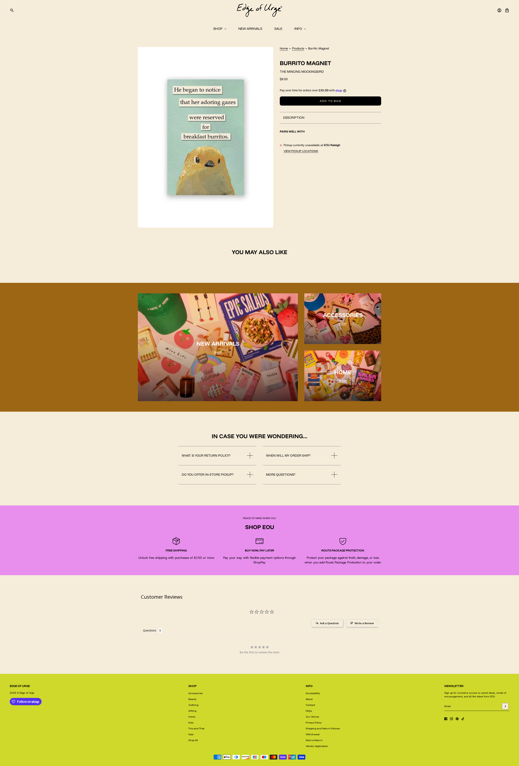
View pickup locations (301, 151)
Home (284, 48)
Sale (190, 734)
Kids (190, 722)
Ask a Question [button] (329, 623)
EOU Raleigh (332, 145)
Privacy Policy (314, 722)
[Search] (12, 10)
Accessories (195, 693)
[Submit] (505, 706)
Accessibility (313, 693)
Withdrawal (313, 734)
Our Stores (312, 716)
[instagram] (451, 719)
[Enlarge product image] (205, 137)
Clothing (193, 704)
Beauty (192, 699)
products (298, 48)
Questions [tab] (149, 630)
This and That (196, 728)
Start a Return (314, 740)
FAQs (309, 710)
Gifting (192, 710)
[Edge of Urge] (259, 10)
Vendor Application (317, 746)
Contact (310, 704)
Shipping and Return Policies (323, 728)
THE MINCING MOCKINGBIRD (302, 72)
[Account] (499, 10)
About (309, 699)
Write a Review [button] (364, 623)
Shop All (193, 740)
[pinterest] (457, 719)
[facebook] (446, 719)
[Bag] (507, 10)
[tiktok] (463, 719)
